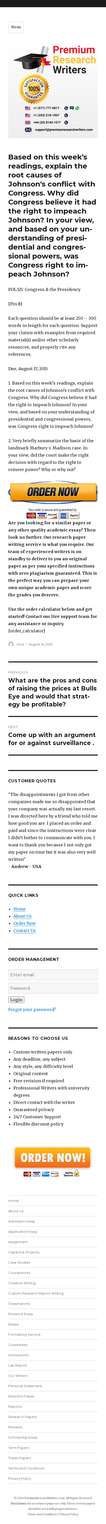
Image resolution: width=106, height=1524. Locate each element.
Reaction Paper (21, 1396)
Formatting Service (24, 1334)
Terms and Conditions (26, 1468)
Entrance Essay (20, 1314)
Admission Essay (21, 1221)
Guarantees (18, 1345)
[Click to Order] (53, 499)
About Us (22, 916)
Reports (15, 1406)
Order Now (24, 923)
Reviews (15, 1427)
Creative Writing (22, 1283)
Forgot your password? (32, 1009)
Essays (13, 1324)
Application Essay (22, 1231)
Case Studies (19, 1262)
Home (19, 908)
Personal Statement (25, 1386)
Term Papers (18, 1448)
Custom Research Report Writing (36, 1293)
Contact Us (24, 930)
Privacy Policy (19, 1478)
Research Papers (22, 1417)
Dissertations (19, 1303)
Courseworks (19, 1273)
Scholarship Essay (23, 1437)
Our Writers (18, 1376)
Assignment (18, 1242)
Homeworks (18, 1355)
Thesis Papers (19, 1458)
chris (20, 644)
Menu (16, 27)
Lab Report (17, 1365)
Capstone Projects (23, 1252)
